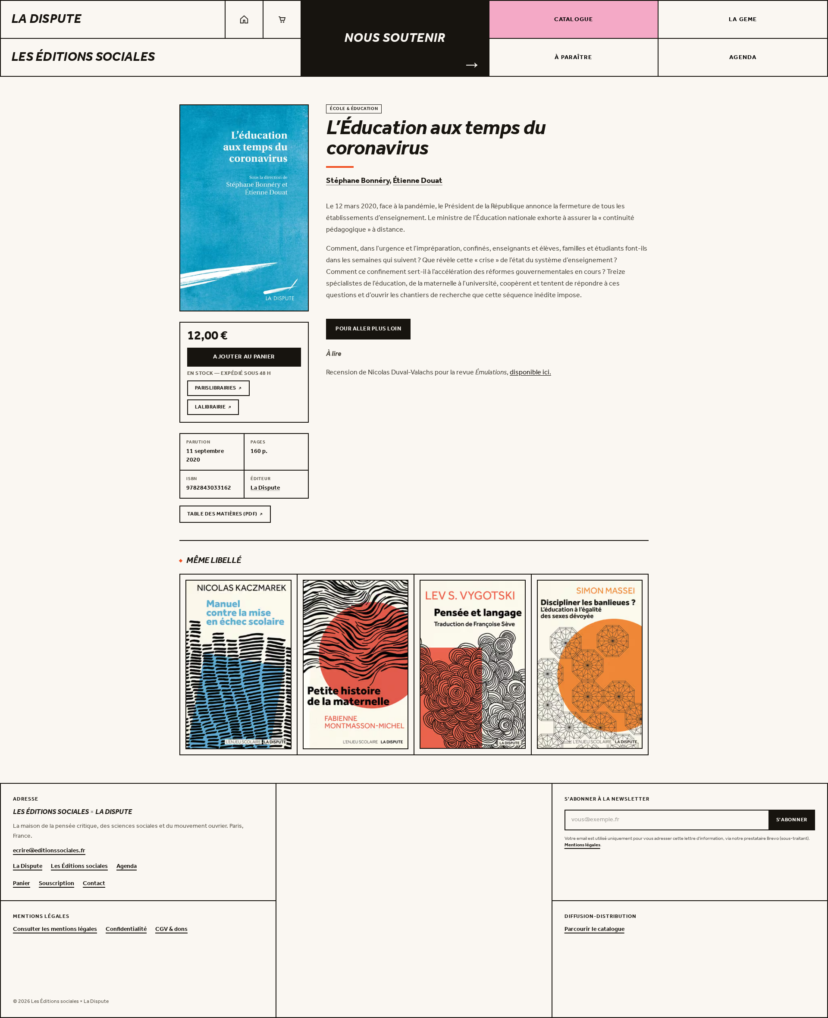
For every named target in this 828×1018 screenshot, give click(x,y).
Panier (21, 884)
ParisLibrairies (222, 389)
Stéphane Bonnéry (357, 180)
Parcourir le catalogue (594, 929)
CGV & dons (171, 929)
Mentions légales (582, 845)
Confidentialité (126, 929)
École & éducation (354, 109)
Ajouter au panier (244, 357)
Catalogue (573, 19)
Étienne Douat (417, 180)
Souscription (56, 884)
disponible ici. (530, 372)
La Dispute (46, 19)
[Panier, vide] (282, 19)
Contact (94, 884)
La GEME (743, 19)
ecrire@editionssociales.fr (49, 851)
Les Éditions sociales (83, 57)
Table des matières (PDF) (222, 515)
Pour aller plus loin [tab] (368, 329)
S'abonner (791, 820)
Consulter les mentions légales (55, 929)
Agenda (742, 57)
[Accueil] (244, 19)
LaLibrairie (217, 408)
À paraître (573, 57)
